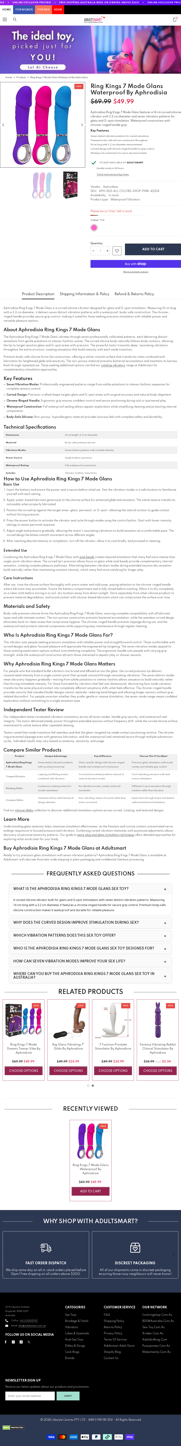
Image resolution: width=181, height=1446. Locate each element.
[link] (117, 250)
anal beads (86, 557)
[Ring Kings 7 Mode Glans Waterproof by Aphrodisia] (91, 1141)
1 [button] (88, 1086)
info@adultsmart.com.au (32, 1326)
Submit (68, 1396)
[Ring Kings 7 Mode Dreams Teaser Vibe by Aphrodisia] (24, 1020)
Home (8, 77)
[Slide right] (173, 1255)
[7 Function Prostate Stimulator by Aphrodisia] (113, 1020)
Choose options (23, 1071)
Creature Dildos (14, 800)
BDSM (58, 9)
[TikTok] (21, 1342)
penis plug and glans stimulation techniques (105, 835)
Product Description (38, 294)
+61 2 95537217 (29, 1320)
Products (21, 77)
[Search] (15, 19)
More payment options (135, 272)
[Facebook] (5, 1342)
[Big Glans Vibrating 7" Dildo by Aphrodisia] (68, 1020)
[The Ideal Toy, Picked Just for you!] (90, 50)
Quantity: (96, 243)
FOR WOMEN (24, 9)
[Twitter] (28, 1342)
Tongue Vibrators (15, 776)
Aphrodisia (110, 187)
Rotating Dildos (14, 788)
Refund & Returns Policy (134, 294)
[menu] (5, 19)
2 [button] (93, 1086)
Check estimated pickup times (113, 174)
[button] (3, 125)
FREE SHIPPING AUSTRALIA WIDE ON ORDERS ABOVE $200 (99, 2)
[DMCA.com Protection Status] (90, 1427)
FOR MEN (43, 9)
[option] (42, 125)
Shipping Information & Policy (84, 294)
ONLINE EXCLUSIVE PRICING (32, 2)
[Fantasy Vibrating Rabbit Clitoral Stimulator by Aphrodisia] (158, 1020)
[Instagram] (13, 1342)
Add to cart (152, 249)
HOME (6, 9)
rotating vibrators (113, 365)
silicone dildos (24, 810)
